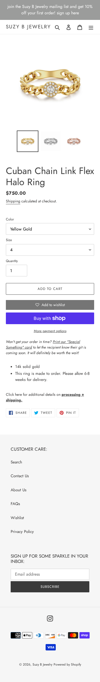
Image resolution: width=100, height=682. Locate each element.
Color (10, 219)
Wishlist (17, 518)
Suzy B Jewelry (28, 27)
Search (16, 462)
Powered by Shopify (67, 664)
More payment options (50, 330)
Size (9, 239)
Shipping (13, 201)
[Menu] (91, 27)
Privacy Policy (22, 532)
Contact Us (20, 476)
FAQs (15, 504)
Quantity (12, 260)
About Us (18, 490)
